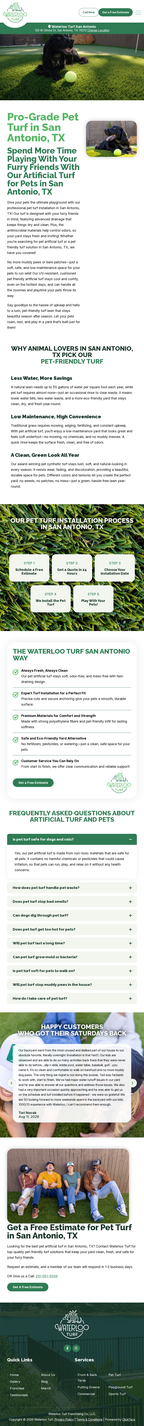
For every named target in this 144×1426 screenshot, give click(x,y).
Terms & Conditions (89, 1419)
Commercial (86, 1394)
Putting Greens (89, 1387)
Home (14, 1375)
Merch (46, 1388)
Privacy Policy (64, 1419)
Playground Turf (121, 1387)
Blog (44, 1381)
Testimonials (19, 1395)
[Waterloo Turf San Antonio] (15, 12)
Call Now (89, 12)
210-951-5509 (47, 1276)
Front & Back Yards (87, 1377)
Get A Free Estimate (28, 1287)
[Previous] (11, 1083)
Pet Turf (115, 1375)
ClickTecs (128, 1419)
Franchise (17, 1388)
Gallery (15, 1381)
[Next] (132, 1083)
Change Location (98, 30)
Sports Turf (117, 1394)
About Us (48, 1375)
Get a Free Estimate (115, 12)
